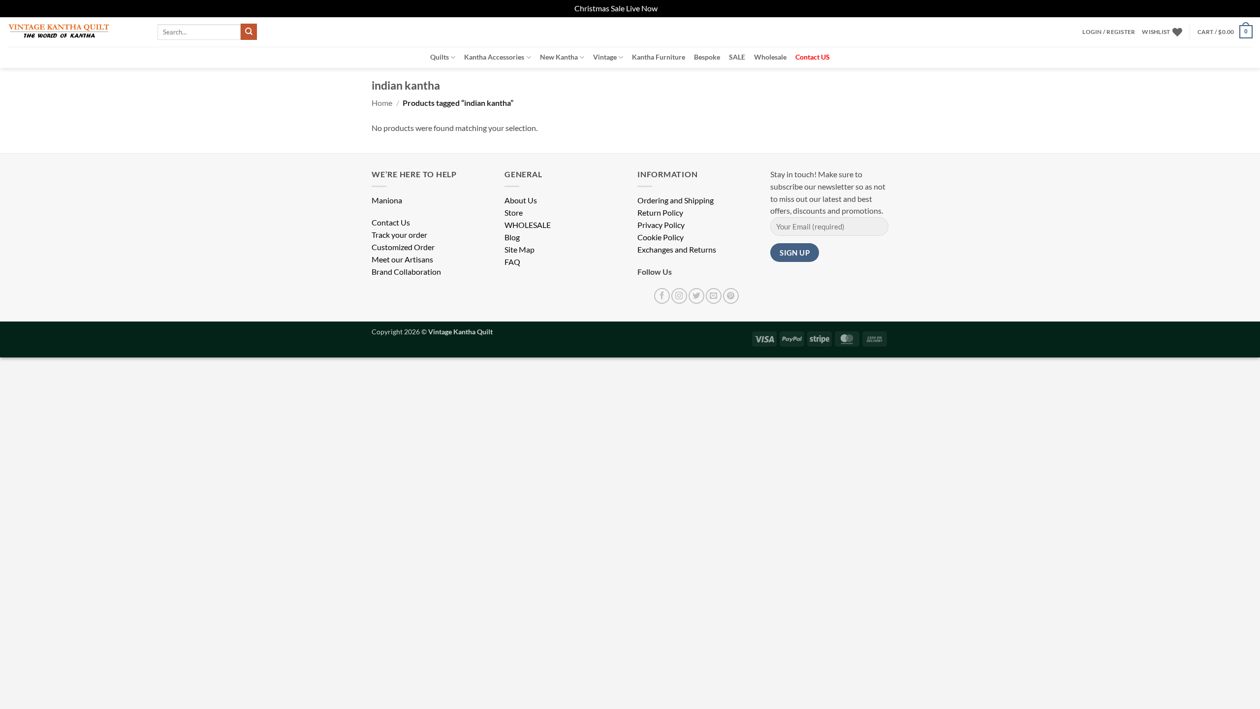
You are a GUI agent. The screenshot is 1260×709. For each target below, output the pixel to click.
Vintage (605, 57)
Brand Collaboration (406, 271)
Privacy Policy (661, 225)
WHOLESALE (527, 225)
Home (382, 102)
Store (513, 212)
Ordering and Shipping (675, 200)
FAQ (512, 262)
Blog (512, 237)
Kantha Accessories (494, 57)
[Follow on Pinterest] (731, 296)
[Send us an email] (714, 296)
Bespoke (707, 57)
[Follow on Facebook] (662, 296)
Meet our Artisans (402, 259)
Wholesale (770, 57)
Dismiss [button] (672, 8)
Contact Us (391, 222)
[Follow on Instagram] (679, 296)
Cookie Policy (660, 237)
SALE (737, 57)
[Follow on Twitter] (696, 296)
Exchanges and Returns (676, 249)
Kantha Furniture (658, 57)
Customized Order (403, 247)
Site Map (519, 249)
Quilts (439, 57)
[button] (1108, 32)
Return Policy (660, 212)
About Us (520, 200)
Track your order (399, 234)
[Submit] (249, 32)
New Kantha (559, 57)
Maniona (387, 200)
